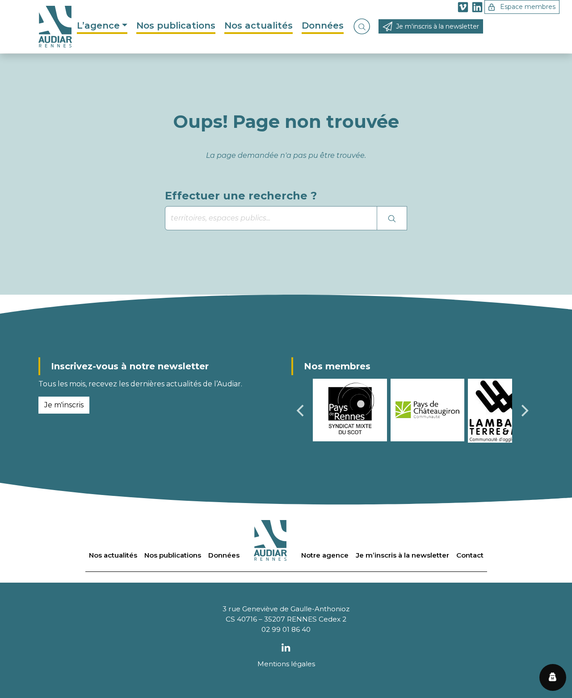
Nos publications (175, 25)
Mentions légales (286, 664)
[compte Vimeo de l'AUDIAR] (463, 8)
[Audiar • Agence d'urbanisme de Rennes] (55, 27)
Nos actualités (258, 25)
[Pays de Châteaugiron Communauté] (427, 409)
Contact (470, 555)
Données (323, 25)
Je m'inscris (64, 405)
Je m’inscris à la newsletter (402, 555)
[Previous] (301, 411)
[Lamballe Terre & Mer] (501, 410)
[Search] (392, 218)
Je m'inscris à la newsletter (437, 26)
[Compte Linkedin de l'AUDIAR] (477, 8)
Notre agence (325, 555)
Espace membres (526, 7)
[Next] (524, 411)
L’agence (98, 25)
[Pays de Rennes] (350, 409)
